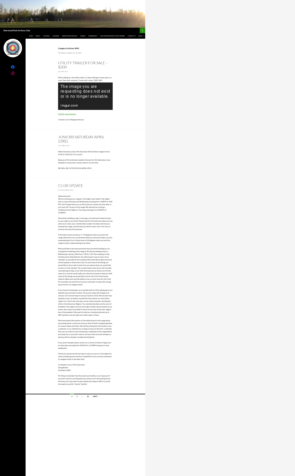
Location (46, 36)
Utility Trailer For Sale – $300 (83, 64)
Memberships (92, 36)
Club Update (70, 185)
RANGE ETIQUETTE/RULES (69, 36)
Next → (96, 396)
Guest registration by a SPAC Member (112, 36)
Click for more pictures (67, 114)
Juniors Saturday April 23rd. (81, 139)
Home (31, 36)
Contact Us (131, 36)
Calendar (55, 36)
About (38, 36)
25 (88, 396)
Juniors (82, 36)
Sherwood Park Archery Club (16, 30)
